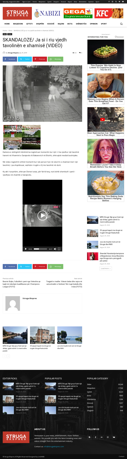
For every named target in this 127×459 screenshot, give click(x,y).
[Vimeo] (119, 1)
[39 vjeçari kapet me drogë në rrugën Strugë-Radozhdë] (42, 335)
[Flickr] (101, 437)
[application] (42, 215)
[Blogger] (89, 437)
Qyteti (5, 343)
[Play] (26, 249)
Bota (10, 31)
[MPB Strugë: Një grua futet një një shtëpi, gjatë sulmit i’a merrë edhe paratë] (15, 335)
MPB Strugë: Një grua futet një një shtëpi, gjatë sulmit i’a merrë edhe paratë (15, 348)
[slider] (40, 249)
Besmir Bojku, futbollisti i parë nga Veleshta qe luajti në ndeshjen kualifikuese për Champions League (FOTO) (21, 284)
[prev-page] (4, 356)
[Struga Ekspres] (4, 53)
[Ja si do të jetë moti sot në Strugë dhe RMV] (69, 335)
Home (5, 31)
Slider (9, 34)
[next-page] (8, 356)
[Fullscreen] (59, 249)
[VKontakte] (113, 437)
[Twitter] (116, 1)
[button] (121, 24)
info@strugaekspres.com (54, 446)
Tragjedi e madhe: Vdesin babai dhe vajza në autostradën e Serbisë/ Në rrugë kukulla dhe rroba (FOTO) (64, 284)
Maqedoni (61, 343)
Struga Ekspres (13, 53)
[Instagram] (112, 1)
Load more (105, 268)
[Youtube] (122, 1)
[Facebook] (109, 1)
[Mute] (55, 249)
